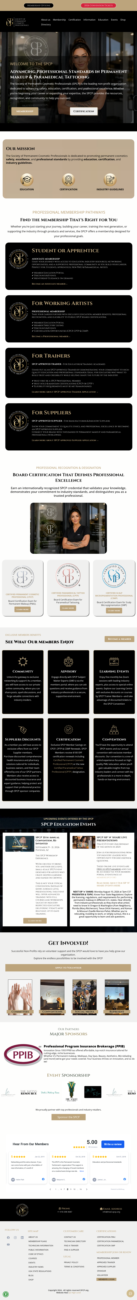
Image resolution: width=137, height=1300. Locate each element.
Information (89, 19)
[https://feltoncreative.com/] (104, 1092)
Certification (74, 19)
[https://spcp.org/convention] (19, 844)
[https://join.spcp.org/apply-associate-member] (19, 259)
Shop (123, 19)
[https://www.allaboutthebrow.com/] (82, 1092)
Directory (46, 24)
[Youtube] (8, 1244)
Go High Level (75, 1292)
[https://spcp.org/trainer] (19, 364)
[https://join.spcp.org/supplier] (19, 421)
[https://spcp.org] (17, 22)
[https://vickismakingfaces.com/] (40, 1092)
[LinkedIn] (22, 1237)
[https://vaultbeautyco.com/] (61, 1092)
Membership (59, 19)
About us (45, 19)
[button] (6, 1294)
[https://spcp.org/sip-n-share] (84, 842)
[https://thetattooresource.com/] (18, 1092)
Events (114, 19)
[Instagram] (15, 1237)
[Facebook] (8, 1237)
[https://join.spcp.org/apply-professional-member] (19, 312)
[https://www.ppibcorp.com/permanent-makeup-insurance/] (23, 1055)
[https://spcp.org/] (22, 1210)
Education (103, 19)
